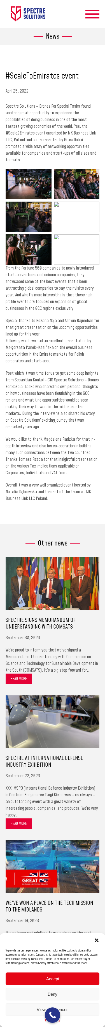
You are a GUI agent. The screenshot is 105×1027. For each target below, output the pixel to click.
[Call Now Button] (52, 1015)
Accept (52, 978)
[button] (96, 940)
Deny (52, 994)
